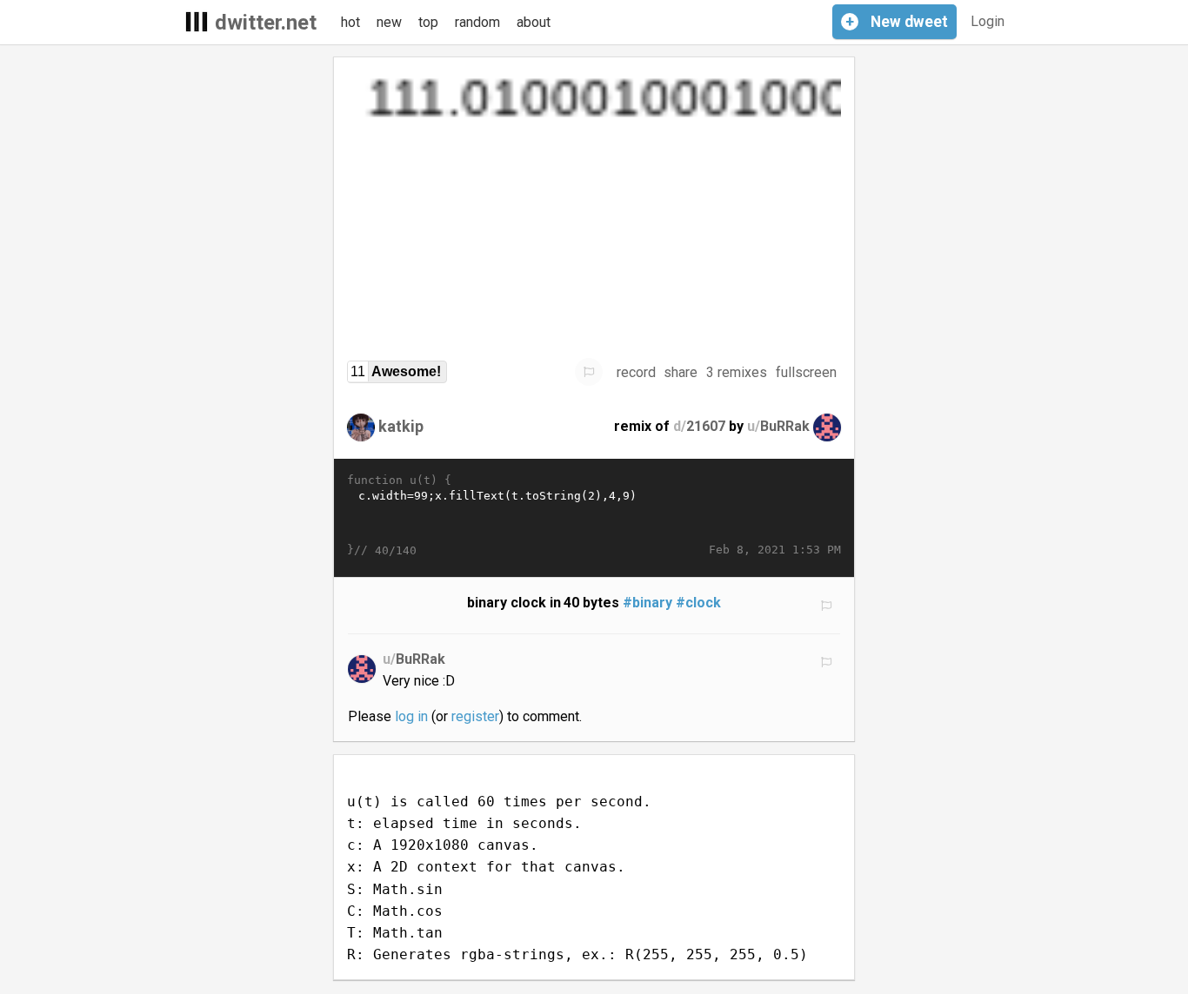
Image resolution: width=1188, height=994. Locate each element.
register (475, 716)
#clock (698, 602)
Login (987, 21)
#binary (647, 602)
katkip (401, 426)
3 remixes (736, 372)
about (534, 22)
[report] (589, 372)
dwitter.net (266, 22)
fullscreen (806, 372)
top (428, 22)
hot (350, 22)
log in (411, 716)
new (389, 22)
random (477, 22)
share (680, 372)
